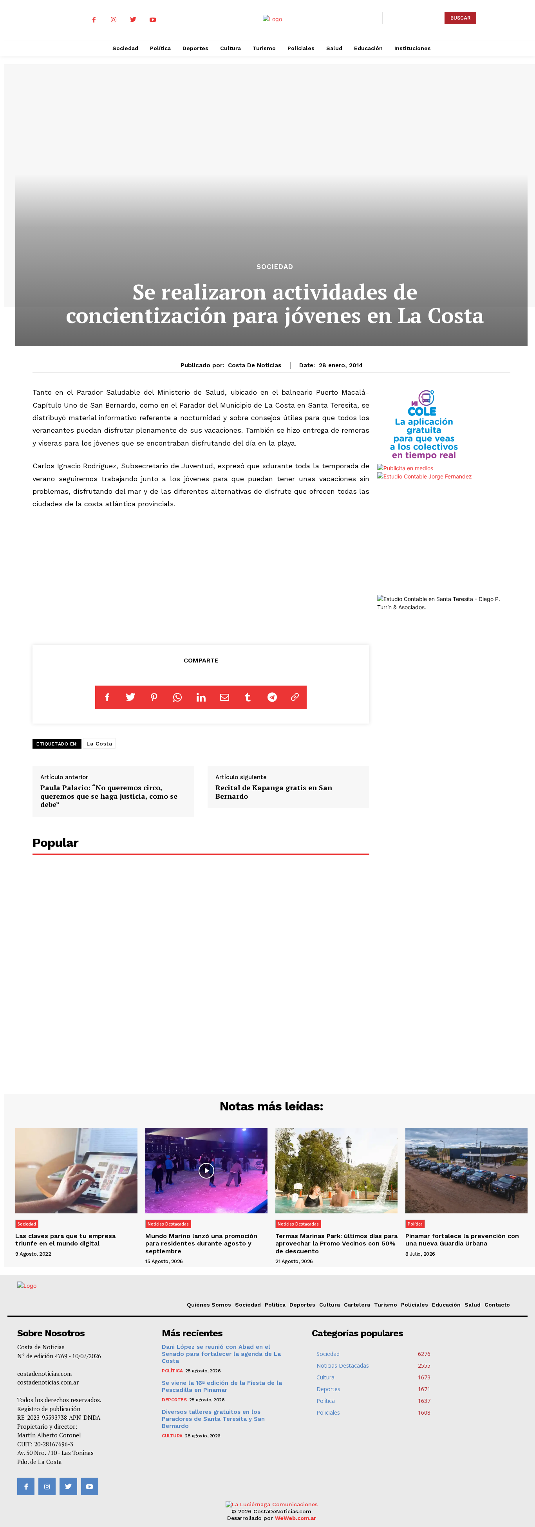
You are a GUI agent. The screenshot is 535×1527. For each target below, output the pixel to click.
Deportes (302, 1304)
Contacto (497, 1304)
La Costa (99, 743)
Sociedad (275, 267)
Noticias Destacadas (168, 1224)
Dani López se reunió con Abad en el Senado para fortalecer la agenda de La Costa (221, 1354)
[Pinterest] (154, 697)
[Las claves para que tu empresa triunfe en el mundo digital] (76, 1170)
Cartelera (357, 1304)
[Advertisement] (201, 575)
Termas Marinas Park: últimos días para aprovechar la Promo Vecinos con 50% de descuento (336, 1243)
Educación (446, 1304)
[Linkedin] (201, 697)
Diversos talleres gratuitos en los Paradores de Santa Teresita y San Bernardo (213, 1419)
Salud (473, 1304)
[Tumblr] (248, 697)
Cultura (329, 1304)
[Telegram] (271, 697)
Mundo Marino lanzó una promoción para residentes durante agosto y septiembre (201, 1243)
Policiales (414, 1304)
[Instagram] (113, 20)
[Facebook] (94, 20)
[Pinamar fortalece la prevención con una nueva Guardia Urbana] (466, 1170)
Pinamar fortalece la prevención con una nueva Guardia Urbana (462, 1239)
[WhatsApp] (177, 697)
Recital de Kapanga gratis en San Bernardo (273, 792)
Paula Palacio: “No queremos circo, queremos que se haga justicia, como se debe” (108, 796)
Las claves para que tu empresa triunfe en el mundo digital (65, 1239)
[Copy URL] (295, 697)
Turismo (385, 1304)
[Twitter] (133, 20)
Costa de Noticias (254, 365)
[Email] (224, 697)
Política (415, 1224)
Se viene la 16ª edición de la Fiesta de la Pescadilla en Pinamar (222, 1386)
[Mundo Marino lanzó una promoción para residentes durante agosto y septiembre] (206, 1170)
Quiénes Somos (209, 1304)
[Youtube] (153, 20)
